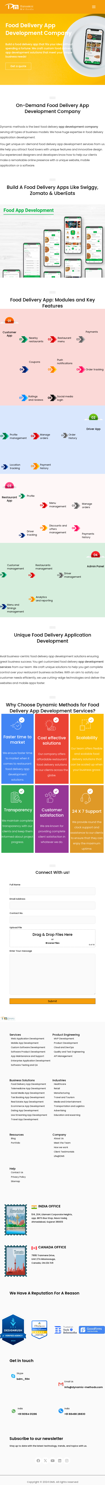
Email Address (17, 898)
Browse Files (52, 943)
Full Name (15, 884)
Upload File (52, 936)
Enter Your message (21, 951)
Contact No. (16, 913)
